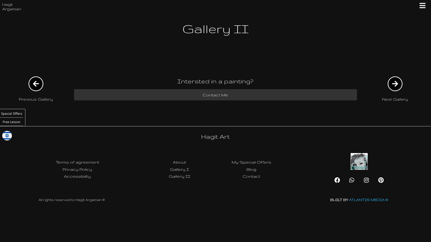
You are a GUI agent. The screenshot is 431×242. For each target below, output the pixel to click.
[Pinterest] (381, 180)
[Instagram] (366, 180)
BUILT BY (359, 200)
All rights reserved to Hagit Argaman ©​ (72, 200)
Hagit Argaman (11, 6)
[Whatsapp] (351, 180)
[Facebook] (337, 180)
